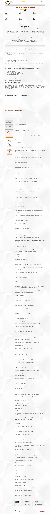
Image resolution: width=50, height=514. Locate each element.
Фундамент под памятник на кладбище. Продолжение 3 (29, 504)
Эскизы (7, 130)
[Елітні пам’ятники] (25, 10)
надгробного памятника (12, 77)
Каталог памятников (8, 118)
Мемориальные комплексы (38, 13)
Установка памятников (9, 127)
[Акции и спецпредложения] (9, 136)
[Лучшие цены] (9, 149)
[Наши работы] (9, 145)
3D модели (7, 131)
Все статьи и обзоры (18, 499)
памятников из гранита (29, 91)
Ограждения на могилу (9, 126)
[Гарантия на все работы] (9, 153)
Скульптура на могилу (8, 121)
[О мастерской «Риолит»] (9, 140)
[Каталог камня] (9, 133)
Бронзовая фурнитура (8, 122)
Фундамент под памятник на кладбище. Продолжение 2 (39, 504)
